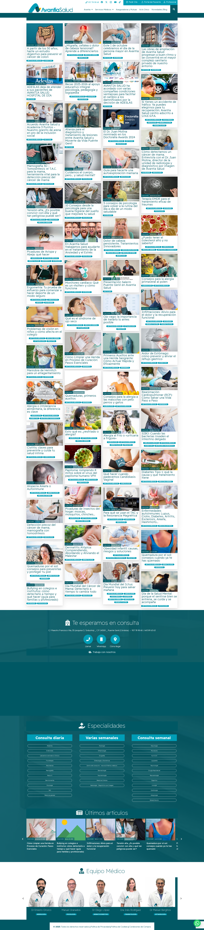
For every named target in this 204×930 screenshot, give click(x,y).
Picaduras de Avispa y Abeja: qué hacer (41, 253)
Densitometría (49, 780)
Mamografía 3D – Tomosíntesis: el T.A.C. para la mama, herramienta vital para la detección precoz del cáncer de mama (43, 173)
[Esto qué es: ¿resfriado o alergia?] (83, 418)
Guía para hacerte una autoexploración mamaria (121, 171)
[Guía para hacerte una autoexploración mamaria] (121, 158)
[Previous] (22, 839)
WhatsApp (101, 646)
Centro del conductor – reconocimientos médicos (102, 765)
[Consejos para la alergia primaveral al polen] (159, 265)
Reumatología (154, 775)
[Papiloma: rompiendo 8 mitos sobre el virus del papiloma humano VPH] (83, 456)
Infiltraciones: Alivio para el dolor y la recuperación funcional (159, 314)
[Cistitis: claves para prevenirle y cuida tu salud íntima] (44, 434)
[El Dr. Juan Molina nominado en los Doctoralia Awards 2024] (121, 119)
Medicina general (50, 795)
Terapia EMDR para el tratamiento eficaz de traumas (156, 201)
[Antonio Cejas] (130, 892)
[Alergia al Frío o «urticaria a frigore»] (121, 421)
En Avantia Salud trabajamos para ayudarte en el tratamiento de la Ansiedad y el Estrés (82, 248)
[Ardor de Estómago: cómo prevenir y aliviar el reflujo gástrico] (159, 340)
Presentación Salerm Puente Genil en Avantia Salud (120, 284)
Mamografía (49, 770)
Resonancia (49, 765)
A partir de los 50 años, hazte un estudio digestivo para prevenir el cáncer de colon (44, 53)
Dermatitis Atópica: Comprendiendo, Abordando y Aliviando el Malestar (82, 552)
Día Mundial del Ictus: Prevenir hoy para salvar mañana (119, 587)
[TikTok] (120, 2)
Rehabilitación (154, 800)
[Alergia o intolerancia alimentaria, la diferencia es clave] (44, 392)
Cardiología (154, 790)
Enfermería (49, 751)
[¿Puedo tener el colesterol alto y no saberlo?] (159, 225)
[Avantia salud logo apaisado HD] (49, 8)
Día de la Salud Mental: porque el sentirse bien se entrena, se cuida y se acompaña (159, 598)
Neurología (154, 746)
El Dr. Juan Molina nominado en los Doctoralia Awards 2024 (119, 134)
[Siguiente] (181, 839)
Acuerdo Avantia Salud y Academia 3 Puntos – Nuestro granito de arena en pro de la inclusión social (44, 130)
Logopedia (154, 760)
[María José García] (41, 892)
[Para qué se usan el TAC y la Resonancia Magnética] (121, 499)
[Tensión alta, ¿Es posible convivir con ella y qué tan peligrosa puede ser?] (44, 198)
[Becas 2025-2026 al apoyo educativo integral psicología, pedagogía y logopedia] (83, 72)
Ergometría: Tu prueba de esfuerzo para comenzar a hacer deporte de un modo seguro (44, 292)
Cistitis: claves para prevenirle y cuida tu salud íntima (41, 450)
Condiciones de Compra (140, 927)
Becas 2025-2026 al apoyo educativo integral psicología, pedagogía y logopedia (82, 88)
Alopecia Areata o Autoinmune (39, 487)
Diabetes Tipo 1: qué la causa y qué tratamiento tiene (158, 474)
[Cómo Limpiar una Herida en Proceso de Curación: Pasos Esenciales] (83, 343)
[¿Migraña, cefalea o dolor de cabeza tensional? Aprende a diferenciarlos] (83, 33)
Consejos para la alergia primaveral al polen (158, 280)
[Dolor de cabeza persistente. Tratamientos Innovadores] (121, 228)
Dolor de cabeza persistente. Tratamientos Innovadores (121, 243)
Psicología (50, 785)
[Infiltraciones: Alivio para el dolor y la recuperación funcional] (159, 300)
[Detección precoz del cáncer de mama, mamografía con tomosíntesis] (44, 511)
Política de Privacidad (100, 927)
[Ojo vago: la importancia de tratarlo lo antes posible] (121, 304)
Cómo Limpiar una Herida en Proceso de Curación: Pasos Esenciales (82, 359)
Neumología (154, 765)
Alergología (154, 795)
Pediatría (49, 746)
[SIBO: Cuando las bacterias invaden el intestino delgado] (159, 420)
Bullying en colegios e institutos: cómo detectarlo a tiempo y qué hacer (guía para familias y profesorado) (42, 593)
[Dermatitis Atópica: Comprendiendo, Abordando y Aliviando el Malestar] (83, 535)
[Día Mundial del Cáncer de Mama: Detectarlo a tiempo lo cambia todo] (83, 574)
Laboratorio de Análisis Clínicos (49, 756)
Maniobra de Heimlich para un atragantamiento (44, 371)
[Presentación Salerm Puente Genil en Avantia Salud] (121, 270)
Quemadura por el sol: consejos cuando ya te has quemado (157, 557)
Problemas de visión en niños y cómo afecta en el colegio (44, 331)
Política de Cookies (119, 927)
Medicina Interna (102, 780)
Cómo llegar (115, 646)
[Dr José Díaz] (160, 892)
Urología (154, 785)
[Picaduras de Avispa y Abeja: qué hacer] (44, 238)
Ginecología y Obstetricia (102, 760)
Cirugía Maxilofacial (154, 770)
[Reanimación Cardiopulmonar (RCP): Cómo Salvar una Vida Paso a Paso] (159, 378)
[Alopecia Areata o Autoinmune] (44, 472)
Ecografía (102, 756)
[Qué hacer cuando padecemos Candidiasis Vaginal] (121, 460)
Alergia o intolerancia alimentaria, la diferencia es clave (43, 408)
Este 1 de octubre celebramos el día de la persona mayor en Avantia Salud (121, 50)
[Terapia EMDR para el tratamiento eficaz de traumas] (159, 187)
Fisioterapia (49, 760)
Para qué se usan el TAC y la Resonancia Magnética (121, 514)
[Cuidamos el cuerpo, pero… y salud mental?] (83, 160)
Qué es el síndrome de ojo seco (80, 320)
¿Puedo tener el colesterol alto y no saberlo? (155, 240)
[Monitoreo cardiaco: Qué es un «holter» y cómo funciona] (83, 270)
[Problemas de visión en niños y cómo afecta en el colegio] (44, 317)
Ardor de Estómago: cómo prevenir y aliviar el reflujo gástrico (159, 356)
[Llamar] (88, 639)
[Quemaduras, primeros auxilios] (83, 382)
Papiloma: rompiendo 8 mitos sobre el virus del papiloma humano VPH (81, 472)
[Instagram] (111, 2)
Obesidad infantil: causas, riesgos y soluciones (121, 550)
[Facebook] (102, 2)
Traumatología (102, 775)
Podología (102, 746)
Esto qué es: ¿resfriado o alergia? (82, 433)
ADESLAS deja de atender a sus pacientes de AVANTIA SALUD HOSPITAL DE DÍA (44, 91)
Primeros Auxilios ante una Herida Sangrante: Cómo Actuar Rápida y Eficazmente (119, 360)
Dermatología (102, 770)
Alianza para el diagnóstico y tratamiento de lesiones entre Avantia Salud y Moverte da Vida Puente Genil (81, 136)
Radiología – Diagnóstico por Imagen (101, 785)
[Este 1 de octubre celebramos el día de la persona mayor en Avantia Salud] (121, 33)
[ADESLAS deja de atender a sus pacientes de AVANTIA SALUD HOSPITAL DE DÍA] (44, 75)
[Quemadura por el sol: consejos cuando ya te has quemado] (159, 541)
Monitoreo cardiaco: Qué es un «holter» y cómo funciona (82, 285)
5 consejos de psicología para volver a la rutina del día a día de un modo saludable (121, 207)
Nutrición (154, 756)
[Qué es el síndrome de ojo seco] (83, 306)
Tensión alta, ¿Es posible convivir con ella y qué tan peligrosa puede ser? (44, 212)
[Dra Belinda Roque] (71, 892)
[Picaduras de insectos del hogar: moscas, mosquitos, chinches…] (83, 497)
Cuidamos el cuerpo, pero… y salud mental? (80, 174)
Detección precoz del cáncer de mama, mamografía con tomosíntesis (41, 529)
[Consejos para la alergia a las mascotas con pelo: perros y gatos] (121, 383)
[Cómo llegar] (115, 639)
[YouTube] (115, 2)
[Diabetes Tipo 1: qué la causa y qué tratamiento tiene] (159, 460)
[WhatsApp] (101, 639)
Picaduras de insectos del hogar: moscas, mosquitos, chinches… (82, 511)
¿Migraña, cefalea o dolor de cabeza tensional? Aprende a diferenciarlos (82, 48)
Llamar (88, 646)
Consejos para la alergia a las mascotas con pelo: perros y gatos (121, 399)
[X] (106, 2)
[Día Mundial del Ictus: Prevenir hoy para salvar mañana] (121, 572)
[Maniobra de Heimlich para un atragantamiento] (44, 356)
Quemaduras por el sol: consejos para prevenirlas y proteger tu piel (44, 569)
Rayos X (49, 775)
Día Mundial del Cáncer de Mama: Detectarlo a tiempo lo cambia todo (82, 588)
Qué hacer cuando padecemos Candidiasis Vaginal (120, 476)
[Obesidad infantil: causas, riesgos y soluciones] (121, 536)
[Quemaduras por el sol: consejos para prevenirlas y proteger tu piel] (44, 552)
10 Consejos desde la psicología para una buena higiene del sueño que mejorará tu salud (82, 210)
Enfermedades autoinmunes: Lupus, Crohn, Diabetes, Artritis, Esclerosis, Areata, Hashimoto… (158, 516)
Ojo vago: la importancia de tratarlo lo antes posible (120, 319)
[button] (92, 9)
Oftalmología (102, 751)
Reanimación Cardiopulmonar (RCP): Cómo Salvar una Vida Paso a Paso (157, 396)
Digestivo (154, 780)
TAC (50, 790)
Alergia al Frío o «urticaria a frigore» (121, 437)
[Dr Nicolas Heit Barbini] (101, 892)
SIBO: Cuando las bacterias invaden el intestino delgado (155, 436)
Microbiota (154, 751)
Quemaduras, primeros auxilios (80, 397)
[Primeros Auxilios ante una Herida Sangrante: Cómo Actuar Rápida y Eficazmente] (121, 343)
